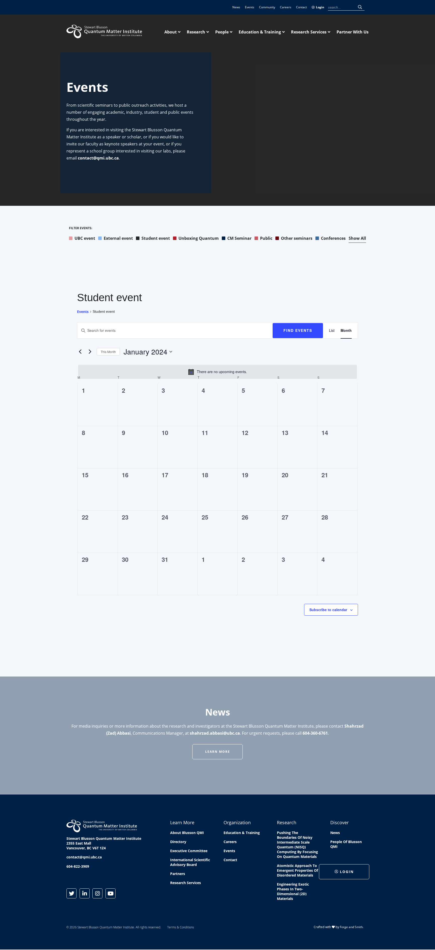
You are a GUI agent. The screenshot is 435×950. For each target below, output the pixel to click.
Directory (178, 841)
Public (266, 238)
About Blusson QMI (187, 832)
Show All (357, 238)
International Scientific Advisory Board (190, 862)
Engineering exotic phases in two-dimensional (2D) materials (293, 891)
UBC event (85, 238)
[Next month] (90, 352)
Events (249, 7)
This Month (108, 351)
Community (267, 7)
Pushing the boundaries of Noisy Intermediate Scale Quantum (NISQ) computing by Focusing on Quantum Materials (297, 844)
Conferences (333, 238)
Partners (177, 873)
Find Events (297, 330)
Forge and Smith (351, 927)
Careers (285, 7)
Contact (301, 7)
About (170, 32)
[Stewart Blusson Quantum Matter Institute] (104, 35)
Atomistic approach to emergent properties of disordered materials (297, 870)
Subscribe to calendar (328, 609)
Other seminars (296, 238)
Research (196, 32)
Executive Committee (188, 850)
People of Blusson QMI (346, 844)
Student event (155, 238)
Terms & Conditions (180, 927)
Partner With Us (353, 32)
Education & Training (260, 32)
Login (320, 7)
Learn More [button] (217, 751)
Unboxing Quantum (198, 238)
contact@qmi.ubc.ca (98, 158)
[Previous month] (80, 352)
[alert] (217, 372)
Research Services (309, 32)
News (236, 7)
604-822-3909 (77, 866)
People (222, 32)
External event (118, 238)
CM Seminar (239, 238)
